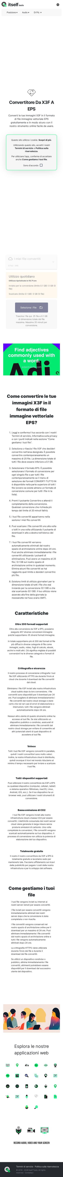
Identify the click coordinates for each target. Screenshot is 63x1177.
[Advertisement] (31, 49)
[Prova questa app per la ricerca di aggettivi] (31, 359)
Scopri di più (45, 140)
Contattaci (29, 1173)
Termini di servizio (24, 148)
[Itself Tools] (31, 1134)
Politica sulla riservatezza (47, 1166)
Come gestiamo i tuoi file (34, 159)
